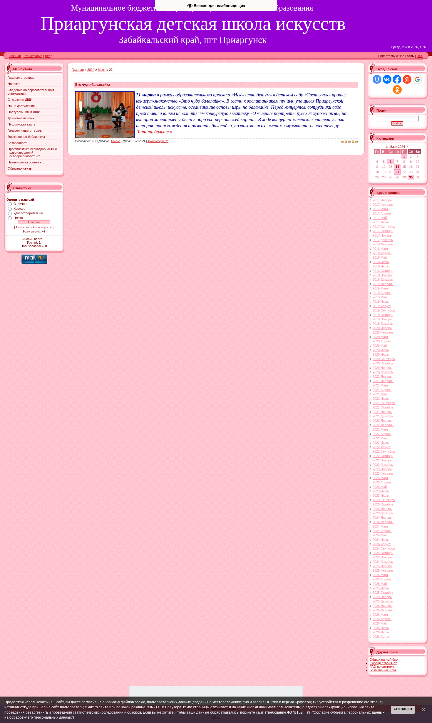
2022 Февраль (383, 425)
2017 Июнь (381, 222)
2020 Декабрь (383, 372)
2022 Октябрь (383, 456)
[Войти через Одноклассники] (397, 89)
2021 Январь (382, 376)
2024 (90, 69)
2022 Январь (382, 420)
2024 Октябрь (383, 553)
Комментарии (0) (158, 141)
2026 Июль (381, 632)
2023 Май (380, 486)
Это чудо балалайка (92, 85)
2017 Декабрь (383, 240)
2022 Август (382, 447)
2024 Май (380, 535)
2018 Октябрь (383, 270)
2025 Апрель (382, 579)
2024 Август (382, 544)
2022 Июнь (381, 442)
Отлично (20, 203)
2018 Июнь (381, 262)
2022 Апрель (382, 434)
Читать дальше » (154, 131)
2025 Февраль (383, 570)
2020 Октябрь (383, 363)
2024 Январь (382, 517)
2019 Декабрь (383, 323)
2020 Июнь (381, 350)
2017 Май (380, 218)
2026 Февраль (383, 610)
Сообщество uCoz (383, 663)
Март (102, 69)
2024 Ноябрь (382, 557)
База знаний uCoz (383, 670)
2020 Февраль (383, 332)
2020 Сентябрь (384, 359)
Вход (48, 56)
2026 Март (380, 614)
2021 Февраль (383, 381)
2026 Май (380, 623)
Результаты (23, 227)
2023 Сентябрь (384, 500)
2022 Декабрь (383, 464)
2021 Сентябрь (384, 403)
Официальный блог (384, 659)
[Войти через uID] (377, 79)
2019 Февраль (383, 284)
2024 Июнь (381, 539)
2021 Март (380, 385)
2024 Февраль (383, 522)
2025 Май (380, 583)
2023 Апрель (382, 482)
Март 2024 (397, 146)
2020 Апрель (382, 341)
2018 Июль (381, 266)
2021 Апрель (382, 389)
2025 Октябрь (383, 592)
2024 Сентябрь (384, 548)
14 (397, 166)
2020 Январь (382, 328)
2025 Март (380, 575)
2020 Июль (381, 354)
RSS (420, 56)
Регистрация (33, 56)
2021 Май (380, 394)
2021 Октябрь (383, 407)
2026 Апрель (382, 619)
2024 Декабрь (383, 561)
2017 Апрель (382, 213)
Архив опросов (42, 227)
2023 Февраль (383, 473)
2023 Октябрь (383, 504)
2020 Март (380, 337)
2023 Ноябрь (382, 509)
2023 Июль (381, 495)
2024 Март (380, 526)
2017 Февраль (383, 204)
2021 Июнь (381, 398)
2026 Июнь (381, 628)
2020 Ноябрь (382, 367)
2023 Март (380, 478)
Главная (15, 56)
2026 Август (382, 636)
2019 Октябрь (383, 315)
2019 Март (380, 288)
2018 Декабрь (383, 279)
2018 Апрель (382, 253)
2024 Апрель (382, 531)
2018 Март (380, 248)
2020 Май (380, 345)
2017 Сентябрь (384, 226)
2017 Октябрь (383, 231)
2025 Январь (382, 566)
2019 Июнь (381, 301)
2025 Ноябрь (382, 597)
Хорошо (19, 208)
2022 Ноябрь (382, 460)
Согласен (403, 709)
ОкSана (115, 141)
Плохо (18, 218)
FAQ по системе (382, 666)
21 (397, 172)
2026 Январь (382, 605)
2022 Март (380, 429)
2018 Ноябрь (382, 275)
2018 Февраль (383, 244)
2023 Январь (382, 469)
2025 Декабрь (383, 601)
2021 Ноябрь (382, 412)
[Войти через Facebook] (397, 79)
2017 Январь (382, 200)
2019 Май (380, 297)
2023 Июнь (381, 491)
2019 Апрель (382, 292)
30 (411, 177)
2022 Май (380, 438)
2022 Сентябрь (384, 451)
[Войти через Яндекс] (407, 79)
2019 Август (382, 306)
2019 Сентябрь (384, 310)
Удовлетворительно (28, 213)
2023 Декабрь (383, 513)
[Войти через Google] (417, 79)
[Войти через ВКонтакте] (387, 79)
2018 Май (380, 257)
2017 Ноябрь (382, 235)
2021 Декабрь (383, 416)
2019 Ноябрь (382, 319)
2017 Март (380, 209)
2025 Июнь (381, 588)
